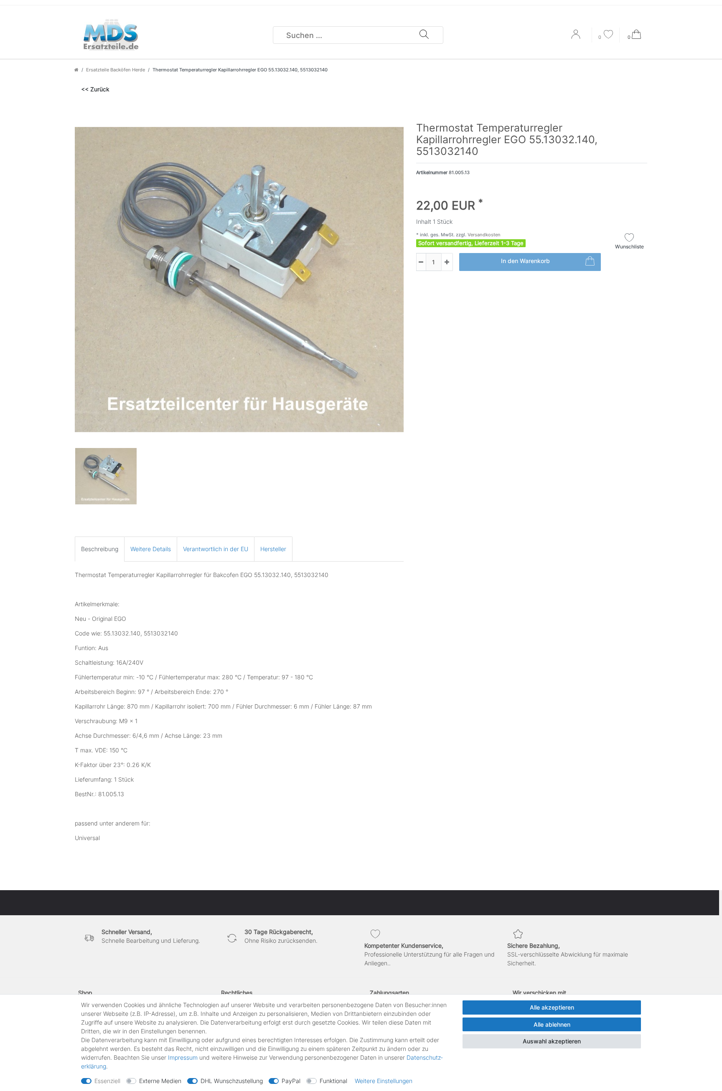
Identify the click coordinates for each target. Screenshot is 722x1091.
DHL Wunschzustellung (232, 1080)
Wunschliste (629, 246)
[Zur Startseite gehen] (76, 70)
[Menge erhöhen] (447, 262)
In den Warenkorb (525, 260)
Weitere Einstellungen (383, 1080)
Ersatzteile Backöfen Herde (115, 70)
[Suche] (424, 35)
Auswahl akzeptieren (552, 1041)
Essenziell (107, 1080)
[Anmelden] (576, 37)
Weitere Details (150, 548)
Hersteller (273, 548)
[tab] (100, 549)
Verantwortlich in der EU (215, 548)
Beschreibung (99, 548)
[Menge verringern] (421, 262)
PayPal (291, 1080)
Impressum (183, 1057)
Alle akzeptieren (552, 1007)
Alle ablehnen (552, 1024)
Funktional (333, 1080)
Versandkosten (483, 235)
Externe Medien (160, 1080)
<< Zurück (95, 89)
